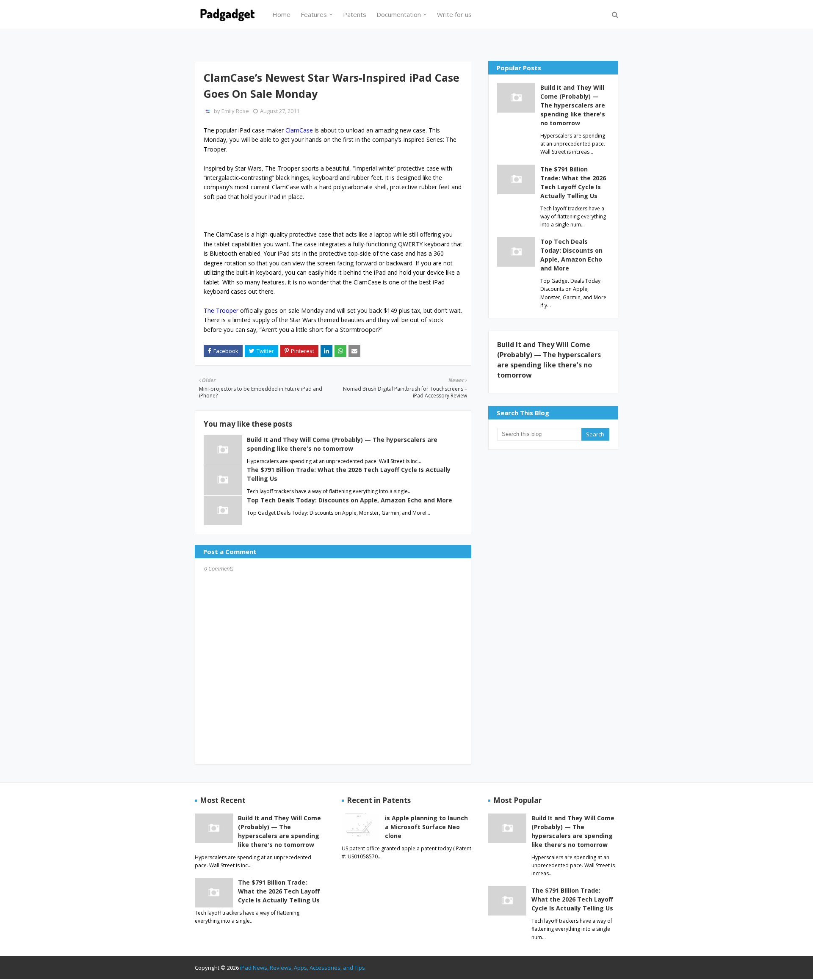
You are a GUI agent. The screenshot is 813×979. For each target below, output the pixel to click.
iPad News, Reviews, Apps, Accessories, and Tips (302, 967)
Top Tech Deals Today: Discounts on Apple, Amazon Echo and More (349, 500)
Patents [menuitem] (354, 14)
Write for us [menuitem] (454, 14)
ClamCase (299, 130)
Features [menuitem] (314, 14)
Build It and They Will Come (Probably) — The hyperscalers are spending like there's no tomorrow (572, 105)
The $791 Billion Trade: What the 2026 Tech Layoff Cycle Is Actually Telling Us (573, 182)
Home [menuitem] (281, 14)
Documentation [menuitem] (398, 14)
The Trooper (222, 310)
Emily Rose (235, 111)
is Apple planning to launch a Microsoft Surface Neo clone (426, 827)
